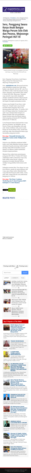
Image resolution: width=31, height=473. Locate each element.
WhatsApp (12, 190)
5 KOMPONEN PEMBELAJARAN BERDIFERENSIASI (16, 353)
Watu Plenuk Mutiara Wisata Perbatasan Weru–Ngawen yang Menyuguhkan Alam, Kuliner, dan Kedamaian (19, 382)
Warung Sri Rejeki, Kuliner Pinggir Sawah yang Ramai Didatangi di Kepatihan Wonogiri (19, 435)
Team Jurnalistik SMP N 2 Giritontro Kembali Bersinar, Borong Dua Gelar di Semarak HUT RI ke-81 (19, 293)
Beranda (16, 267)
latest (6, 278)
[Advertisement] (15, 217)
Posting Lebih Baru (9, 266)
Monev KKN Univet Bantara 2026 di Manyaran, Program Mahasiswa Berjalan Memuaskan (18, 311)
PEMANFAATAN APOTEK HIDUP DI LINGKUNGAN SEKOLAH (18, 396)
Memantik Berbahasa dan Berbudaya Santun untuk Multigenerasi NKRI (14, 137)
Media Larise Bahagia (20, 471)
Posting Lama (23, 266)
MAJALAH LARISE (19, 469)
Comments (14, 278)
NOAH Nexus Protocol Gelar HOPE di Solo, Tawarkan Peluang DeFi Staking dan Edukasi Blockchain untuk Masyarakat (18, 328)
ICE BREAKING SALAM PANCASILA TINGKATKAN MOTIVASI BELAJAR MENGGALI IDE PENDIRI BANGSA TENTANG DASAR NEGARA (18, 367)
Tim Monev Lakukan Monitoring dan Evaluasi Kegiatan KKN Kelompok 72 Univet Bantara (14, 181)
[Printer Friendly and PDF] (8, 46)
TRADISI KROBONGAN (17, 341)
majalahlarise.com (11, 85)
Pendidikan (13, 18)
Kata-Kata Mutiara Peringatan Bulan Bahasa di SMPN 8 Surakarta (18, 448)
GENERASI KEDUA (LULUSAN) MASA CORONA (19, 421)
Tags (22, 278)
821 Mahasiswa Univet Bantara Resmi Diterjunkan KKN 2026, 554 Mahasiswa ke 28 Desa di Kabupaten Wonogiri (19, 409)
